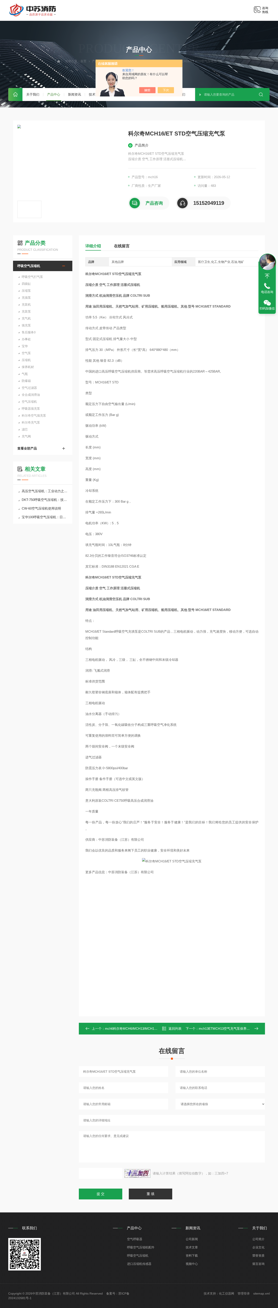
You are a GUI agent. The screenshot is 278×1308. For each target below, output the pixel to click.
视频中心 (192, 1264)
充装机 (26, 304)
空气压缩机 (29, 401)
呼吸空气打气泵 (32, 277)
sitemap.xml (261, 1293)
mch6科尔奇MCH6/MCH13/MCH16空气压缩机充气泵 (143, 1028)
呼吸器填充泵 (31, 408)
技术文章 (192, 1247)
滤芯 (25, 429)
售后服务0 (29, 332)
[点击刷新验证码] (137, 1173)
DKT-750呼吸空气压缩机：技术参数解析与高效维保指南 (45, 500)
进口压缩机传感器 (139, 1264)
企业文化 (258, 1247)
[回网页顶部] (267, 276)
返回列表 (175, 1028)
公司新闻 (192, 1239)
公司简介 (258, 1239)
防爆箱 (26, 381)
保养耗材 (28, 367)
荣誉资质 (258, 1255)
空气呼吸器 (134, 1239)
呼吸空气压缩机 (28, 266)
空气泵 (26, 353)
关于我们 (32, 94)
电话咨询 (267, 292)
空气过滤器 (29, 387)
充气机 (26, 318)
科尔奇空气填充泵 (34, 415)
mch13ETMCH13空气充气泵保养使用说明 (229, 1028)
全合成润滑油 (31, 394)
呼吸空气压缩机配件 (140, 1247)
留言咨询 (258, 1264)
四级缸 (26, 283)
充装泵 (26, 311)
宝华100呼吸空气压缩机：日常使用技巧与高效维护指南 (45, 517)
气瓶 (25, 374)
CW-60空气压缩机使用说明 (41, 508)
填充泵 (26, 325)
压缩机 (26, 360)
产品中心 (53, 94)
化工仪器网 (226, 1293)
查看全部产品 (27, 448)
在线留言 (122, 246)
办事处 (26, 339)
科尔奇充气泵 (31, 422)
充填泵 (26, 297)
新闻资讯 (74, 94)
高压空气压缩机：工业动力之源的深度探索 (45, 491)
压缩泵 (26, 290)
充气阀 (26, 436)
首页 (15, 94)
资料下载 (192, 1255)
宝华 (25, 346)
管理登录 (244, 1293)
